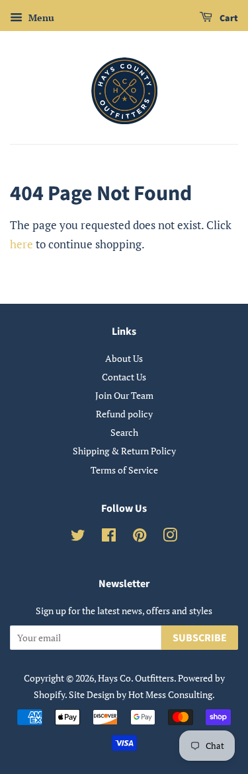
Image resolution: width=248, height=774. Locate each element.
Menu (40, 17)
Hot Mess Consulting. (171, 694)
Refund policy (124, 413)
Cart (228, 18)
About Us (124, 358)
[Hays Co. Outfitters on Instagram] (170, 537)
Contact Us (124, 376)
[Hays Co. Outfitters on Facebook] (108, 537)
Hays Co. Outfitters (136, 678)
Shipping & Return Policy (124, 450)
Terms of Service (124, 470)
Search (124, 432)
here (21, 244)
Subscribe (200, 638)
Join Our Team (124, 395)
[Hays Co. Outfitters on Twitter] (78, 537)
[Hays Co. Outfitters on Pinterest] (139, 537)
